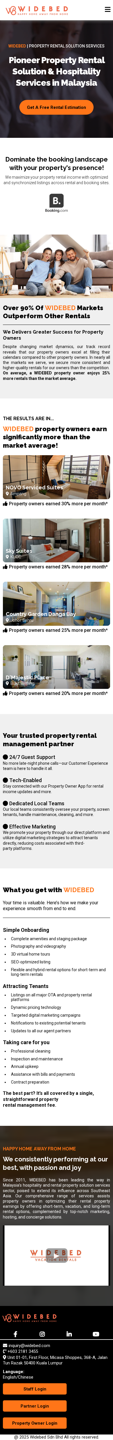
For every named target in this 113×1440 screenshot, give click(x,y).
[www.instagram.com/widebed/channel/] (43, 1334)
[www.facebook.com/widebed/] (16, 1334)
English (9, 1377)
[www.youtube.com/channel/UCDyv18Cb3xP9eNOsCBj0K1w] (96, 1334)
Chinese (25, 1377)
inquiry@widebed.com (29, 1345)
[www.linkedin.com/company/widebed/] (70, 1334)
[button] (107, 10)
